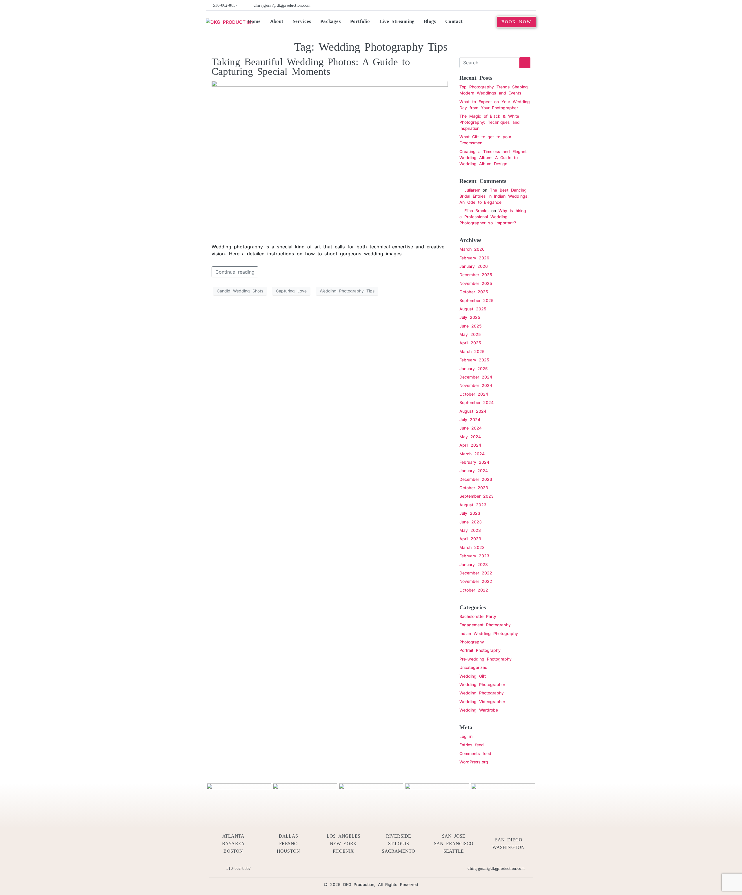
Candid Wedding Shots (240, 290)
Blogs (430, 21)
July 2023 (469, 513)
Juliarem (472, 190)
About (276, 21)
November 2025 (475, 283)
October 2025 (473, 291)
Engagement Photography (485, 624)
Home (254, 21)
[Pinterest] (506, 5)
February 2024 (474, 462)
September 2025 (476, 300)
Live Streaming (397, 21)
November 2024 (475, 385)
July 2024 (469, 419)
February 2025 (474, 359)
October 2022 (473, 589)
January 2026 (473, 266)
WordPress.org (473, 761)
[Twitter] (489, 5)
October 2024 (473, 394)
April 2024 (470, 445)
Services (302, 21)
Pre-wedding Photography (485, 658)
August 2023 (472, 504)
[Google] (533, 5)
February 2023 (474, 555)
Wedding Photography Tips (347, 290)
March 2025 (472, 351)
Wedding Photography (481, 692)
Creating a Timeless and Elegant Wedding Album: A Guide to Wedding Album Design (493, 157)
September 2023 (476, 496)
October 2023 (473, 487)
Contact (454, 21)
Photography (471, 641)
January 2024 (473, 470)
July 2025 (469, 317)
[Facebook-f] (480, 5)
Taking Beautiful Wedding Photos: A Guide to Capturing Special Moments (311, 66)
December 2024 (475, 376)
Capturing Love (291, 290)
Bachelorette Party (477, 616)
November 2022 (475, 581)
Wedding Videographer (482, 701)
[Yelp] (497, 5)
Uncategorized (473, 667)
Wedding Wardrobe (478, 709)
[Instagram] (524, 5)
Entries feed (471, 744)
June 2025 (470, 325)
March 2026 (472, 249)
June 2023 (470, 521)
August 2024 (472, 411)
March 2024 (472, 453)
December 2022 (475, 572)
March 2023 (472, 547)
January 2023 (473, 564)
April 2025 (470, 342)
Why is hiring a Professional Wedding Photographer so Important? (492, 216)
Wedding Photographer (482, 684)
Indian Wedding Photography (488, 633)
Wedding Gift (472, 676)
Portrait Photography (480, 650)
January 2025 (473, 368)
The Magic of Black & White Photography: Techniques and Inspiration (489, 122)
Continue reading (234, 272)
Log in (465, 736)
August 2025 (472, 308)
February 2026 (474, 257)
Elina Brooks (476, 210)
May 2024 (470, 436)
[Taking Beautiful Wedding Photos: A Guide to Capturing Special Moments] (330, 159)
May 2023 (470, 530)
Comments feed (475, 753)
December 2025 (475, 274)
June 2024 (470, 427)
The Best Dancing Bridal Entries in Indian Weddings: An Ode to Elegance (494, 196)
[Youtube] (515, 5)
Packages (330, 21)
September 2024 (476, 402)
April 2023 (470, 538)
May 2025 (470, 334)
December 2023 (475, 479)
